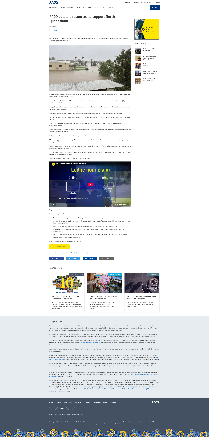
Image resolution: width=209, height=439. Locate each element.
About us (127, 2)
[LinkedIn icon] (73, 409)
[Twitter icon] (56, 409)
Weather (91, 253)
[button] (155, 7)
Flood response (80, 253)
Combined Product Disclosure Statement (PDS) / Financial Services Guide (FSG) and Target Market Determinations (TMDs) (114, 389)
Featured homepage (56, 253)
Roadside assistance (67, 7)
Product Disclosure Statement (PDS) (91, 342)
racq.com (52, 391)
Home (102, 7)
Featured (69, 253)
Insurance (79, 7)
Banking (88, 7)
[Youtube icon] (62, 409)
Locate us (157, 2)
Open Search (147, 7)
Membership (53, 7)
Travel (109, 7)
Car (95, 7)
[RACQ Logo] (155, 402)
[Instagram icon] (67, 409)
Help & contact (148, 2)
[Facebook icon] (50, 409)
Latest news (137, 2)
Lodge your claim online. (59, 247)
